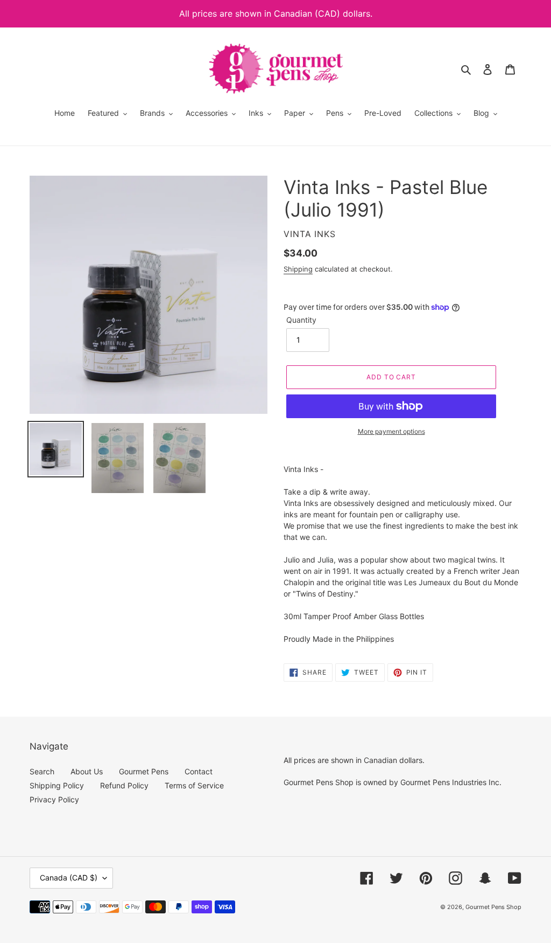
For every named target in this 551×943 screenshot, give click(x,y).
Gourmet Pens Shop (493, 907)
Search (42, 771)
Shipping (298, 269)
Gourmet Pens (143, 771)
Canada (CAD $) (68, 877)
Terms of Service (194, 785)
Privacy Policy (54, 799)
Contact (199, 771)
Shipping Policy (57, 785)
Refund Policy (124, 785)
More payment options (391, 431)
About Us (86, 771)
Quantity (301, 319)
